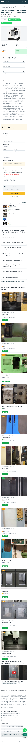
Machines (7, 6)
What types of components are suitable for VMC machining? (13, 254)
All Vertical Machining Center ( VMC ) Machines (12, 726)
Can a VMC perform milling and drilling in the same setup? (13, 265)
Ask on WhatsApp (7, 22)
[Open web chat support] (25, 734)
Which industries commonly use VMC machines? (12, 248)
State (4, 154)
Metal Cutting (13, 6)
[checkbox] (3, 167)
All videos (25, 663)
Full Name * (5, 133)
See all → (24, 202)
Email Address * (6, 138)
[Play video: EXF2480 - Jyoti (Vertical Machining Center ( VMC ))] (14, 672)
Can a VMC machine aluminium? (10, 277)
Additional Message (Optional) (9, 176)
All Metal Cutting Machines (18, 729)
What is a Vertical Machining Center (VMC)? (13, 238)
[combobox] (8, 151)
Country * (5, 149)
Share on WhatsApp (15, 19)
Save (5, 19)
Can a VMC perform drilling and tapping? (13, 260)
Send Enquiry (14, 193)
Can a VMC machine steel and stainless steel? (12, 272)
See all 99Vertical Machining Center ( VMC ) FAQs (12, 281)
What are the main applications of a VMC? (13, 242)
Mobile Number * (6, 144)
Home (2, 6)
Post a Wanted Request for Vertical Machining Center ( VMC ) (14, 735)
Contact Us (16, 196)
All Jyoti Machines (6, 729)
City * (15, 149)
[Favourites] (22, 2)
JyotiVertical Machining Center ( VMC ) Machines (13, 731)
